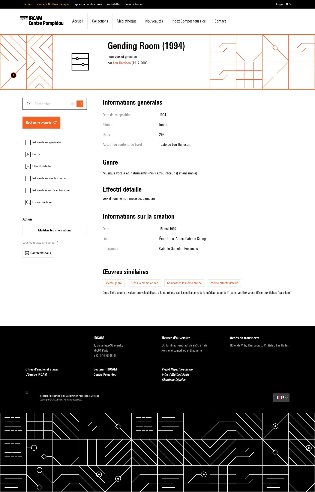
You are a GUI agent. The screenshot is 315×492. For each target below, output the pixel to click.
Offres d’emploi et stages (42, 369)
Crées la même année (144, 283)
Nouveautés (154, 21)
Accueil (77, 21)
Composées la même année (184, 283)
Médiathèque (126, 21)
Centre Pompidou (105, 374)
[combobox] (54, 104)
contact (220, 21)
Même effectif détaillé (224, 283)
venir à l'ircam (134, 4)
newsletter (113, 4)
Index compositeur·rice (189, 21)
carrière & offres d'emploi (53, 4)
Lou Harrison (122, 63)
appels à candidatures (88, 4)
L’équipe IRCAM (36, 374)
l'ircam (28, 4)
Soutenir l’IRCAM (105, 369)
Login (279, 4)
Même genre (113, 283)
